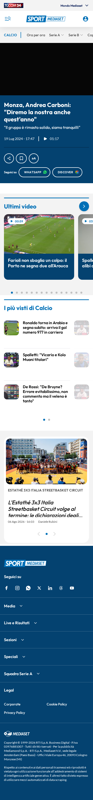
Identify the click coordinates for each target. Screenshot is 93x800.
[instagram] (17, 588)
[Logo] (46, 19)
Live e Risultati (17, 622)
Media (9, 605)
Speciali (11, 656)
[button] (46, 19)
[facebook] (6, 588)
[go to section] (84, 206)
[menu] (7, 18)
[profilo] (85, 18)
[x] (39, 588)
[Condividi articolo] (9, 158)
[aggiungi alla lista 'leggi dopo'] (21, 158)
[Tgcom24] (13, 5)
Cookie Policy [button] (57, 704)
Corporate (12, 704)
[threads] (61, 588)
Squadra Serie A (18, 673)
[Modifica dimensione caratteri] (34, 158)
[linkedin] (50, 588)
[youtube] (71, 588)
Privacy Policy (14, 712)
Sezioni (10, 639)
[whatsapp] (28, 588)
